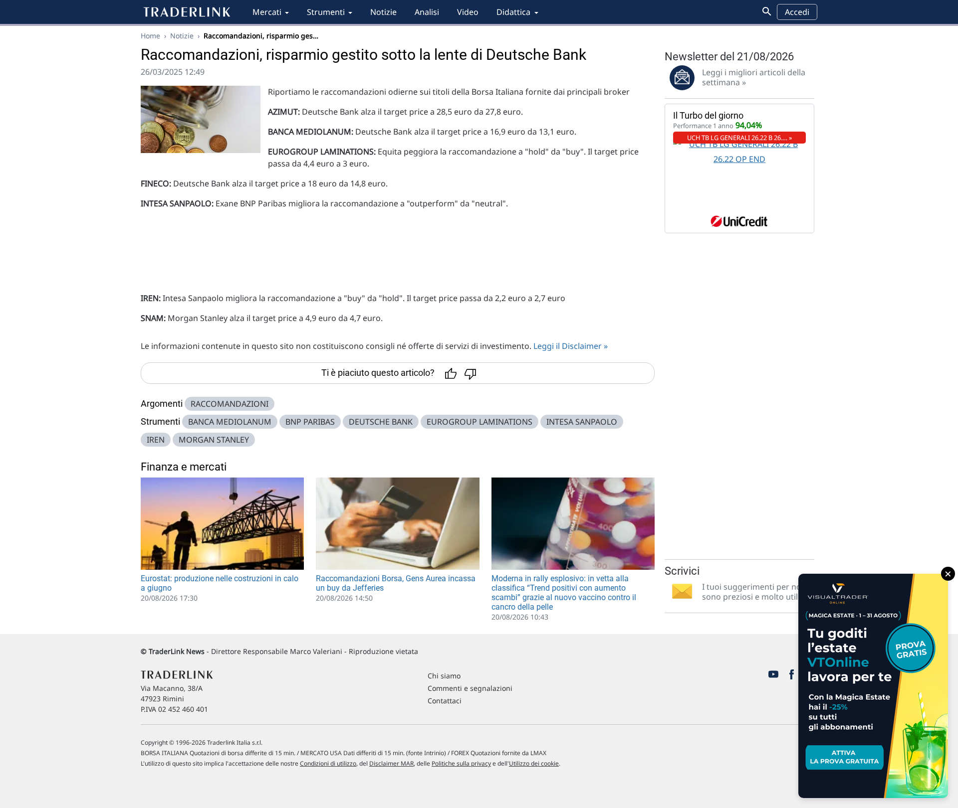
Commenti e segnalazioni (470, 688)
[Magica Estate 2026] (873, 686)
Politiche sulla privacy (461, 763)
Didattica (513, 11)
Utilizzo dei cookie (534, 763)
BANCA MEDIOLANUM (229, 421)
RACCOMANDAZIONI (229, 403)
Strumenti (326, 11)
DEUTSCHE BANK (381, 421)
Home (150, 35)
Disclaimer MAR (391, 763)
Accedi (797, 11)
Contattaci (445, 700)
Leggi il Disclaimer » (570, 345)
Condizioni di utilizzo (328, 763)
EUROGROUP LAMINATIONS (479, 421)
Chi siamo (444, 675)
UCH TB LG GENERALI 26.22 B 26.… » (739, 137)
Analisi (427, 11)
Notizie (383, 11)
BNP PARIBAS (310, 421)
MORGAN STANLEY (214, 439)
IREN (156, 439)
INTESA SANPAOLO (581, 421)
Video (468, 11)
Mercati (266, 11)
